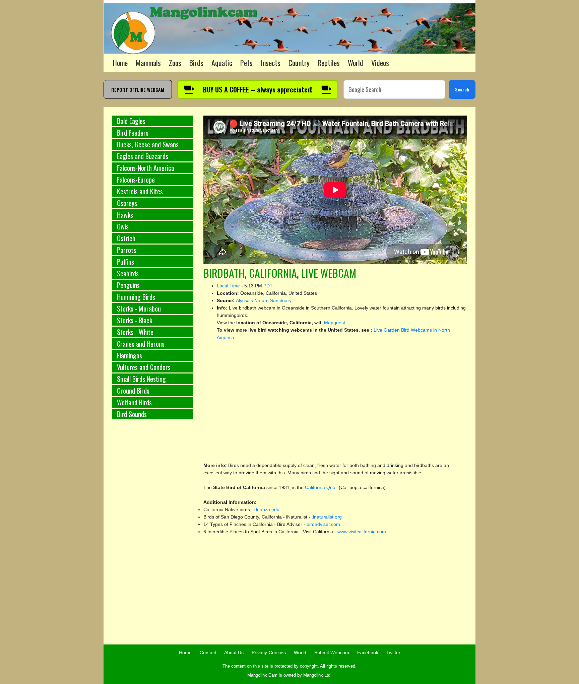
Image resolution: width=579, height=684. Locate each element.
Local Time (228, 285)
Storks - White (135, 332)
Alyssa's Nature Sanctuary (264, 300)
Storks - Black (134, 320)
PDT (268, 285)
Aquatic (221, 62)
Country (299, 62)
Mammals (148, 62)
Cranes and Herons (141, 344)
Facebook (367, 652)
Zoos (175, 62)
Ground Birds (133, 391)
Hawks (125, 215)
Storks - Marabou (139, 308)
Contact (208, 652)
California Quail (322, 487)
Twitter (393, 652)
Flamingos (129, 355)
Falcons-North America (145, 168)
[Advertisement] (152, 535)
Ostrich (126, 238)
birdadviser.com (323, 524)
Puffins (125, 262)
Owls (123, 226)
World (355, 62)
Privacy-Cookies (269, 652)
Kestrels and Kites (140, 191)
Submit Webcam (331, 652)
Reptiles (329, 62)
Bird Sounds (132, 414)
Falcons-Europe (136, 180)
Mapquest (334, 322)
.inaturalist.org (327, 517)
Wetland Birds (134, 402)
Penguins (128, 285)
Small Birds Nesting (141, 379)
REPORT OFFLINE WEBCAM (137, 89)
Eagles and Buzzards (142, 156)
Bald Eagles (131, 121)
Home (120, 62)
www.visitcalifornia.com (361, 531)
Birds (196, 62)
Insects (270, 62)
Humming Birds (136, 297)
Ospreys (127, 203)
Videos (380, 62)
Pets (246, 62)
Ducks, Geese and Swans (148, 144)
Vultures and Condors (144, 367)
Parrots (126, 250)
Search (462, 89)
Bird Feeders (132, 133)
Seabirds (128, 273)
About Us (234, 652)
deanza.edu (266, 509)
